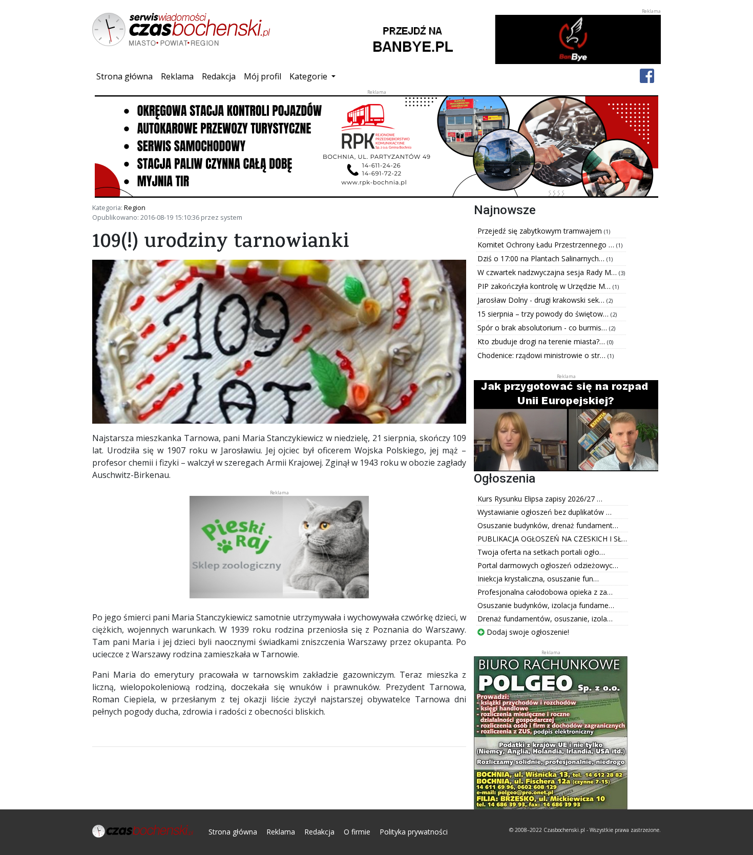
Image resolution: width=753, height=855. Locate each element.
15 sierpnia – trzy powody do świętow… (544, 314)
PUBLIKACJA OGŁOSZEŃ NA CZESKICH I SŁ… (552, 539)
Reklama (177, 76)
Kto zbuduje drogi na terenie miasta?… (542, 341)
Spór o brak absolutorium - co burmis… (543, 327)
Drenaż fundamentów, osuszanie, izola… (545, 618)
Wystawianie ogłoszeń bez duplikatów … (544, 512)
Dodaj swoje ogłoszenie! (527, 632)
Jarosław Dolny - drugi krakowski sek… (541, 300)
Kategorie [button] (309, 76)
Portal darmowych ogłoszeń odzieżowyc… (547, 565)
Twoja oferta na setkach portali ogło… (541, 552)
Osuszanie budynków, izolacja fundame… (545, 605)
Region (134, 207)
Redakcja (219, 76)
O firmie (357, 832)
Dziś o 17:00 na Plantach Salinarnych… (541, 258)
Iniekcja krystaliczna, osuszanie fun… (538, 578)
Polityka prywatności (414, 832)
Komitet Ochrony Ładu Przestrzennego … (546, 244)
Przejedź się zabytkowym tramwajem (540, 231)
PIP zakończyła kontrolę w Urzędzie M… (545, 286)
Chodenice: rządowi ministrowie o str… (542, 355)
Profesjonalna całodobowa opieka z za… (545, 592)
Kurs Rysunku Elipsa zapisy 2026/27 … (539, 499)
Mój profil (262, 76)
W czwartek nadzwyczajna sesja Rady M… (548, 272)
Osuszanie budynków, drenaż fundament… (547, 525)
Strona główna (126, 76)
